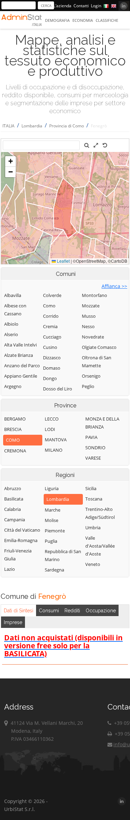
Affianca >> (114, 286)
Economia (82, 20)
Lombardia (31, 126)
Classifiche (107, 20)
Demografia (57, 20)
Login (96, 6)
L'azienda (62, 6)
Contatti (81, 6)
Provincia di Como (66, 126)
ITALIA (8, 126)
